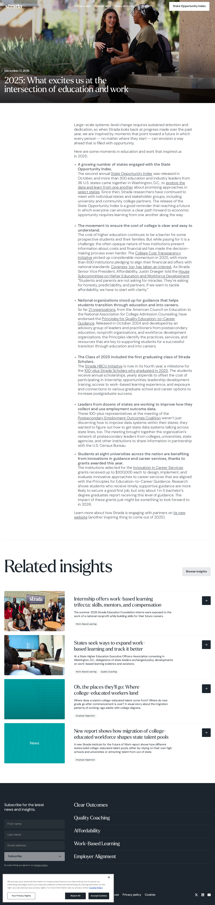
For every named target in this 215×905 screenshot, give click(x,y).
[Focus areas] (82, 6)
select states (89, 192)
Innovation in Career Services (158, 468)
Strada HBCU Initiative (103, 366)
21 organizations (101, 310)
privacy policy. (41, 865)
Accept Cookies (99, 896)
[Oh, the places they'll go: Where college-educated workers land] (107, 699)
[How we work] (102, 6)
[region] (58, 888)
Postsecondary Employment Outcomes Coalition (119, 418)
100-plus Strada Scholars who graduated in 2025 (126, 371)
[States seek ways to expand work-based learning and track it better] (107, 655)
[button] (82, 6)
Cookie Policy (96, 888)
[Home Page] (14, 6)
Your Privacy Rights (21, 896)
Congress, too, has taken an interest (141, 267)
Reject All (75, 896)
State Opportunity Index (131, 174)
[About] (146, 6)
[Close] (108, 877)
